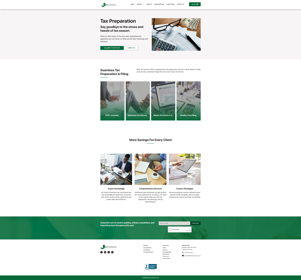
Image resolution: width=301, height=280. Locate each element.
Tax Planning (146, 250)
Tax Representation (148, 252)
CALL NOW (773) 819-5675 (112, 48)
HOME (132, 4)
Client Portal (166, 254)
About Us (165, 250)
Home (164, 247)
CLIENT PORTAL (171, 4)
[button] (140, 4)
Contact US (166, 256)
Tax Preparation (147, 247)
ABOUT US (149, 4)
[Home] (108, 5)
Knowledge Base (167, 252)
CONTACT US (180, 4)
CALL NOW (195, 4)
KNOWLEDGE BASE (159, 4)
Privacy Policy (166, 258)
